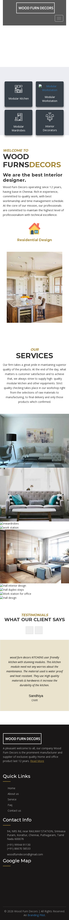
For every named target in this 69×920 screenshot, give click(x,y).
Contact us (14, 810)
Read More (37, 761)
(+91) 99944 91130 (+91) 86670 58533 (18, 846)
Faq (10, 805)
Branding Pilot (36, 915)
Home (11, 788)
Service (12, 799)
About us (13, 794)
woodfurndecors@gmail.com (25, 854)
